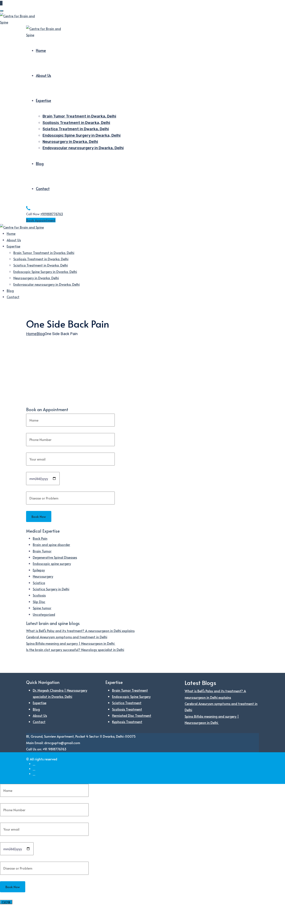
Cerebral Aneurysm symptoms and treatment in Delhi (66, 637)
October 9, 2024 (54, 384)
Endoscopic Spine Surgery (131, 696)
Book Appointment (40, 220)
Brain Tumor (42, 551)
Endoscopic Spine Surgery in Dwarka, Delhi (82, 135)
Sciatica (39, 582)
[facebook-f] (34, 764)
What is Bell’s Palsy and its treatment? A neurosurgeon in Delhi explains (80, 630)
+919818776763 (51, 214)
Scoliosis (39, 595)
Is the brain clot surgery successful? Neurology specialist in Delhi (75, 649)
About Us (43, 75)
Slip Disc (39, 601)
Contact (43, 188)
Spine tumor (42, 608)
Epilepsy (39, 570)
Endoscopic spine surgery (52, 563)
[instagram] (34, 769)
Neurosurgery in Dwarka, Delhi (70, 141)
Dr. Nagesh (34, 384)
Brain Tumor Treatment (130, 690)
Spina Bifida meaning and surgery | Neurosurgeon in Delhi (70, 643)
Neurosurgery (43, 576)
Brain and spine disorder (51, 544)
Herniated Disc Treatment (131, 715)
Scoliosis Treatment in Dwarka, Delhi (76, 122)
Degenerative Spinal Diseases (55, 557)
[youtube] (34, 774)
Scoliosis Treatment (127, 709)
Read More (34, 409)
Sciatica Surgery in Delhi (51, 589)
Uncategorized (44, 614)
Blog (40, 163)
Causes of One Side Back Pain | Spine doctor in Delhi (100, 390)
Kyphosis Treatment (127, 721)
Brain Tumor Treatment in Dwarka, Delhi (79, 116)
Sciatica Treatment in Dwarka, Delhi (76, 129)
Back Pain (40, 538)
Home (41, 50)
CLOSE (6, 902)
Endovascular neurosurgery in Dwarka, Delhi (83, 148)
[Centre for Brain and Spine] (19, 18)
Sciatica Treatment (126, 702)
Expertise (43, 100)
